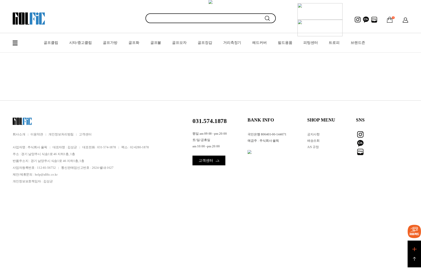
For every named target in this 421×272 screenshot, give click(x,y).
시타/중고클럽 (80, 43)
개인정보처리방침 (61, 134)
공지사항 (313, 134)
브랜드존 (358, 43)
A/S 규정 (313, 147)
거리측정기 (232, 43)
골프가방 (110, 43)
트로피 (334, 43)
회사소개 (19, 134)
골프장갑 (205, 43)
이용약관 (36, 134)
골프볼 (155, 43)
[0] (390, 20)
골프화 (133, 43)
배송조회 (313, 140)
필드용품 (285, 43)
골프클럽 (51, 43)
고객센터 (85, 134)
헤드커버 (259, 43)
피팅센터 (310, 43)
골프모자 (179, 43)
